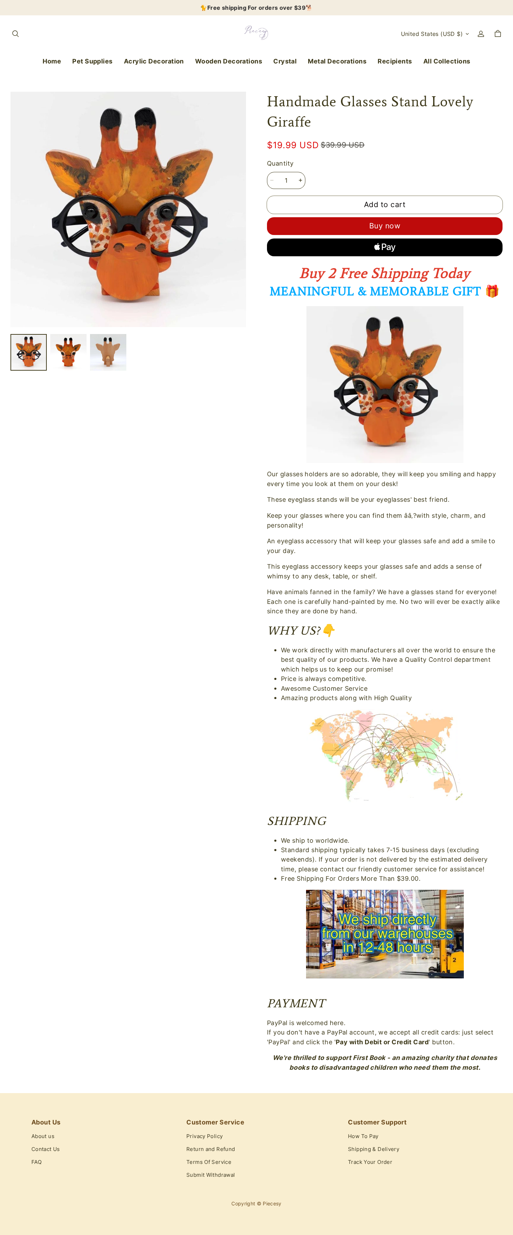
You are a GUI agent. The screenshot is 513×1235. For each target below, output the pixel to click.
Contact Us (45, 1149)
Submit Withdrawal (210, 1175)
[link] (92, 61)
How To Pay (363, 1136)
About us (42, 1136)
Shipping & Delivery (373, 1149)
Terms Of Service (208, 1162)
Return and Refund (210, 1149)
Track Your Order (370, 1162)
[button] (15, 34)
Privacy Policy (204, 1136)
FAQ (36, 1162)
